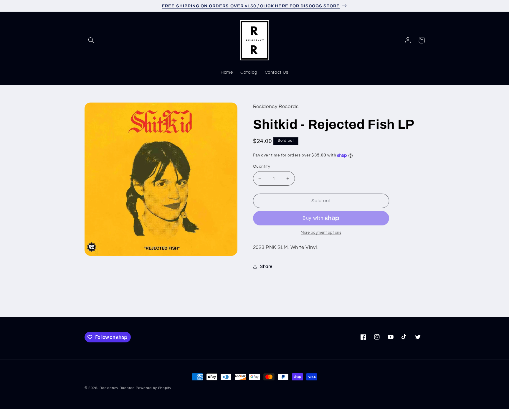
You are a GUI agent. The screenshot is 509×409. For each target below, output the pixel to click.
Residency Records (117, 388)
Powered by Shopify (153, 388)
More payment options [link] (321, 233)
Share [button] (266, 266)
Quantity (261, 166)
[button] (91, 40)
